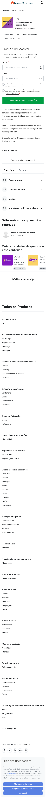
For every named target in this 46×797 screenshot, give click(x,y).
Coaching (5, 369)
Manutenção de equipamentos (16, 559)
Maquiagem (7, 605)
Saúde (4, 694)
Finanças (5, 528)
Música (5, 632)
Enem (4, 485)
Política (5, 501)
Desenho (6, 628)
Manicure (6, 601)
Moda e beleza (9, 589)
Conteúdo (9, 170)
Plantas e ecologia (11, 644)
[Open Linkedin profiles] (15, 750)
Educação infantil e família (14, 435)
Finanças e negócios (11, 516)
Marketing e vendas (11, 574)
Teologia (6, 350)
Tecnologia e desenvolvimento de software (23, 705)
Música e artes (9, 620)
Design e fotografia (11, 416)
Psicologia (6, 505)
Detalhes (23, 170)
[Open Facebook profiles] (4, 750)
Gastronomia (7, 400)
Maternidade (7, 439)
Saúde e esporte (10, 678)
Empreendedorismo (10, 524)
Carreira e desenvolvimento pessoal (19, 361)
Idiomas (5, 489)
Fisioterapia (7, 690)
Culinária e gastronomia (13, 389)
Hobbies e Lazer (9, 543)
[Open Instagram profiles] (26, 750)
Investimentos (8, 532)
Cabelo (5, 593)
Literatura (6, 497)
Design (5, 420)
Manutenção (7, 563)
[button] (20, 180)
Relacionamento (9, 667)
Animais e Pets (9, 319)
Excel (4, 709)
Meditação (6, 346)
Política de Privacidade (12, 94)
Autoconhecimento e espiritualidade (19, 334)
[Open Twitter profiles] (10, 750)
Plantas (5, 651)
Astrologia (6, 338)
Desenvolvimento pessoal (13, 373)
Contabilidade (8, 520)
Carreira (5, 365)
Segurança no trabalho (11, 458)
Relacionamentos (10, 663)
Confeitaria (6, 393)
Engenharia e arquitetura (13, 450)
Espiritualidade (8, 342)
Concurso (6, 473)
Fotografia (6, 424)
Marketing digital (9, 578)
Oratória (5, 377)
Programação (7, 713)
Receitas (6, 404)
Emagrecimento (8, 682)
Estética (5, 597)
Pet (3, 323)
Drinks (4, 396)
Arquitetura (7, 454)
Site (4, 717)
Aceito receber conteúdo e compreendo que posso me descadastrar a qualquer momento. (24, 85)
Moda (4, 609)
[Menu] (4, 3)
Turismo (5, 547)
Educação (6, 481)
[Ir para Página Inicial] (22, 3)
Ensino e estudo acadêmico (15, 469)
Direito (5, 477)
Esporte (5, 686)
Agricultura (6, 648)
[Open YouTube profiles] (20, 750)
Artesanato (7, 624)
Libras (4, 493)
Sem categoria (9, 728)
